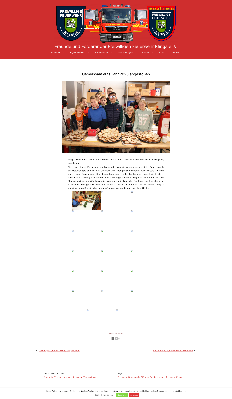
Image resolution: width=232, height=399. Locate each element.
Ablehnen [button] (134, 395)
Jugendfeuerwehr (74, 377)
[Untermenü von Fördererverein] (111, 52)
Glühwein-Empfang (149, 377)
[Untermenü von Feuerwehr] (63, 52)
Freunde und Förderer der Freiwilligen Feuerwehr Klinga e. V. (116, 46)
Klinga (179, 377)
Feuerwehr (48, 377)
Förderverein (59, 377)
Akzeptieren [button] (121, 395)
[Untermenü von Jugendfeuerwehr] (88, 52)
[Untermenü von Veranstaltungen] (135, 52)
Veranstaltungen (90, 377)
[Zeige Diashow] (116, 333)
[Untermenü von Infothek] (152, 52)
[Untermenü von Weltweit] (182, 52)
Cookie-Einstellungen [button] (104, 395)
